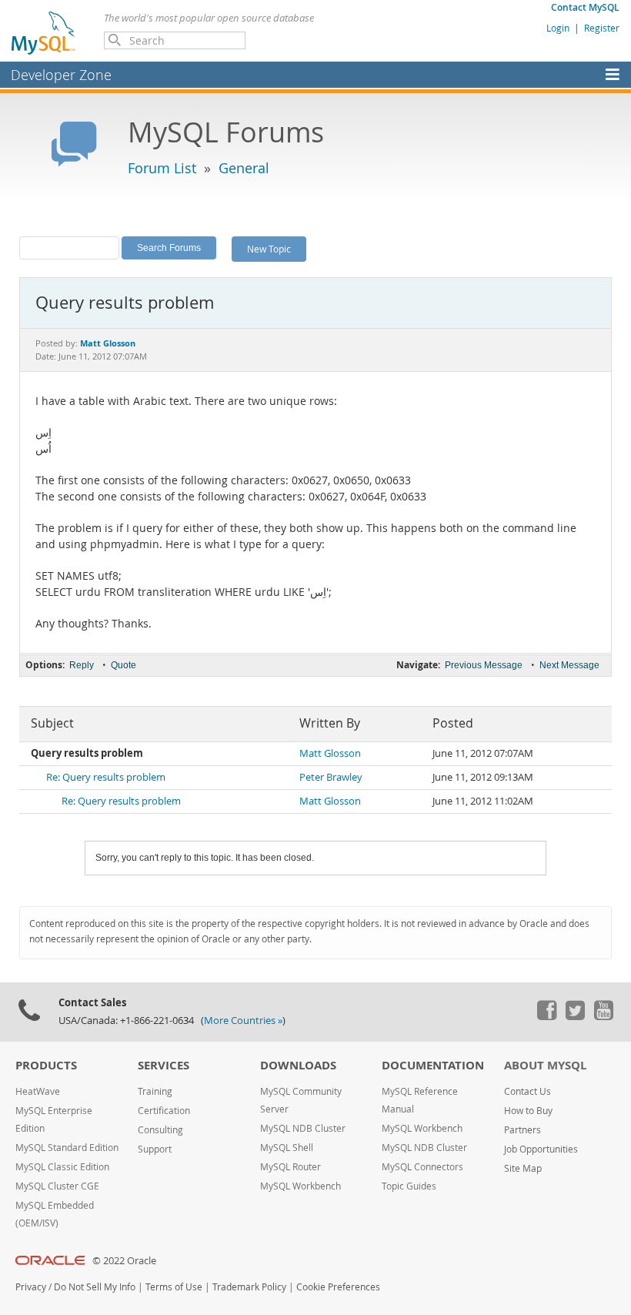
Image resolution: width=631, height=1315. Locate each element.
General (244, 168)
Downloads (298, 1065)
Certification (164, 1110)
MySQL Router (290, 1167)
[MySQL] (43, 32)
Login (557, 28)
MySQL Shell (286, 1147)
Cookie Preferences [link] (338, 1287)
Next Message (569, 665)
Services (163, 1065)
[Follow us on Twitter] (575, 1016)
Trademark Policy (249, 1287)
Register (601, 28)
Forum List (162, 168)
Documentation (433, 1065)
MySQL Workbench (300, 1186)
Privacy (30, 1287)
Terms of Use (173, 1287)
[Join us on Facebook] (546, 1016)
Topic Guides (409, 1186)
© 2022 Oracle (124, 1260)
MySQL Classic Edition (62, 1167)
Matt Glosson (330, 753)
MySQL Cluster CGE (57, 1186)
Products (46, 1065)
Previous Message (483, 665)
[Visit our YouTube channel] (603, 1016)
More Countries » (243, 1020)
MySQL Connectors (422, 1167)
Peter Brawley (330, 777)
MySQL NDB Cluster (303, 1128)
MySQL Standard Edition (67, 1147)
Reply (81, 665)
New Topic (269, 249)
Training (155, 1091)
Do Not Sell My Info (94, 1287)
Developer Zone (61, 74)
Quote (123, 665)
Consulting (160, 1130)
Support (155, 1149)
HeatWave (37, 1091)
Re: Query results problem (105, 777)
